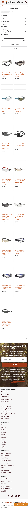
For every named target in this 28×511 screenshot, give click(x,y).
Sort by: (16, 48)
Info (2, 425)
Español (3, 427)
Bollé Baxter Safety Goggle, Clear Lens (19, 251)
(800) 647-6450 (22, 502)
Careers (3, 484)
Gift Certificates (5, 470)
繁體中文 (3, 444)
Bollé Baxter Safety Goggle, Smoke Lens (19, 287)
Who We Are (4, 392)
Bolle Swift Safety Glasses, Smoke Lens (19, 110)
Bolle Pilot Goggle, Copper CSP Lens (19, 74)
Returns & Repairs (6, 399)
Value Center (5, 419)
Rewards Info (5, 401)
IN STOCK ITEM (5, 21)
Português (4, 430)
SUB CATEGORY (5, 27)
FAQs (2, 468)
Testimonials (5, 396)
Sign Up (14, 365)
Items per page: (4, 338)
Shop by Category (6, 406)
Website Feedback (6, 488)
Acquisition (4, 491)
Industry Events (5, 486)
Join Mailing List (6, 463)
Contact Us (4, 479)
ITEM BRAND (4, 15)
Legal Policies (5, 455)
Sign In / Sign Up (6, 453)
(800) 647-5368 (8, 502)
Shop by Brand (5, 411)
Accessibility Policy (6, 460)
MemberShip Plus (6, 473)
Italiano (3, 437)
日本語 (3, 439)
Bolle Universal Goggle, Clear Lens (7, 74)
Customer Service (6, 481)
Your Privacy (4, 458)
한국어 (3, 447)
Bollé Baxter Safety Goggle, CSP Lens (7, 287)
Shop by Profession (6, 409)
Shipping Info (5, 394)
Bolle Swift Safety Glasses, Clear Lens (7, 110)
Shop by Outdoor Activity (8, 414)
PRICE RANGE (4, 34)
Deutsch (3, 435)
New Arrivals (5, 416)
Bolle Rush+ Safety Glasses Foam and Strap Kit (19, 145)
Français (3, 432)
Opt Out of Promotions (7, 465)
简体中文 (3, 442)
